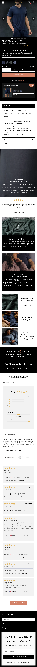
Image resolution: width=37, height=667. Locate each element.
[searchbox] (10, 457)
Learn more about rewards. (18, 356)
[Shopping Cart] (33, 3)
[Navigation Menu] (3, 2)
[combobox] (18, 461)
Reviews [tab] (6, 382)
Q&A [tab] (13, 382)
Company (5, 628)
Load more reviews (18, 602)
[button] (29, 4)
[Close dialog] (33, 634)
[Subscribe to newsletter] (33, 619)
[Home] (18, 3)
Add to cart (18, 75)
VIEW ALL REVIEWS (19, 212)
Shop (4, 624)
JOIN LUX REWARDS (18, 657)
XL (31, 69)
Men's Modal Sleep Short (10, 85)
